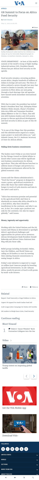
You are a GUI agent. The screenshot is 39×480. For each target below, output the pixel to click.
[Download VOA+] (19, 423)
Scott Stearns (7, 20)
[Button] (35, 27)
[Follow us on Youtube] (12, 449)
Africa (3, 8)
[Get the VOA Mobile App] (19, 395)
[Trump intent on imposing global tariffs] (19, 354)
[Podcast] (26, 449)
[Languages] (24, 477)
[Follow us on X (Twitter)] (8, 449)
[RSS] (21, 449)
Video (5, 340)
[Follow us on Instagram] (17, 449)
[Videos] (15, 477)
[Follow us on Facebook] (3, 449)
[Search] (33, 477)
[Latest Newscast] (6, 477)
